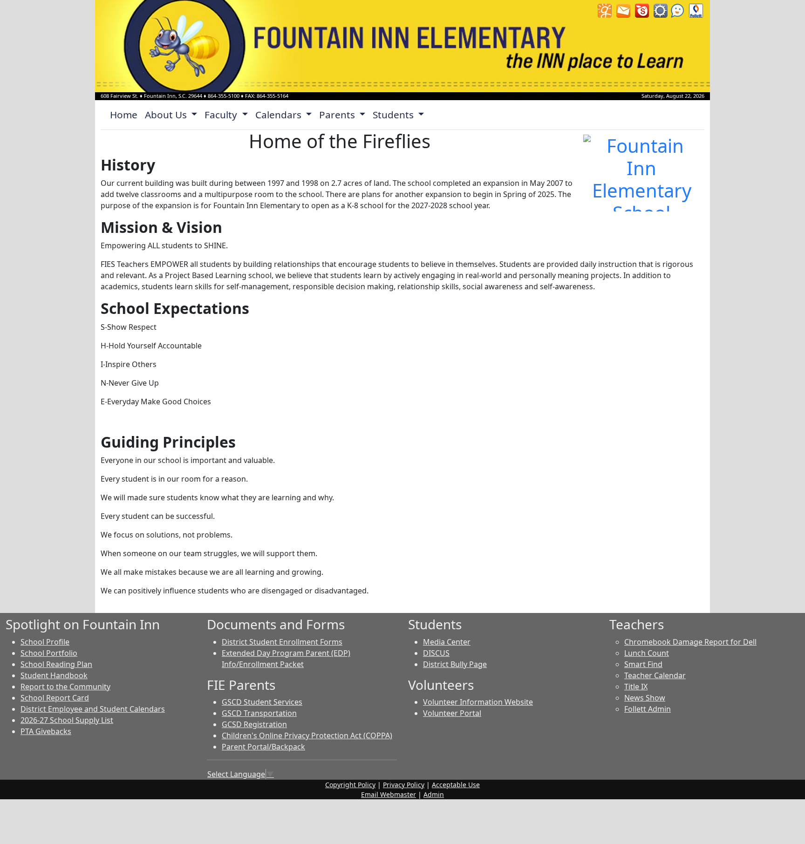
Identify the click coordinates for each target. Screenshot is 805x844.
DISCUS (436, 653)
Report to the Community (65, 686)
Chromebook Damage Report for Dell (690, 642)
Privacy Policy (403, 784)
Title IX (636, 686)
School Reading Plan (56, 664)
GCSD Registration (254, 724)
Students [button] (394, 114)
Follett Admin (647, 709)
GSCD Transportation (259, 713)
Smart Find (643, 664)
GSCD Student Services (262, 702)
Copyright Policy (350, 784)
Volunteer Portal (452, 713)
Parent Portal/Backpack (263, 747)
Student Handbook (54, 675)
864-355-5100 (223, 95)
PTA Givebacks (45, 731)
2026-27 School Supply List (66, 720)
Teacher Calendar (655, 675)
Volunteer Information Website (478, 702)
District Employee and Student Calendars (92, 709)
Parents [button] (338, 114)
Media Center (447, 642)
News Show (644, 698)
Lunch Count (646, 653)
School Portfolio (48, 653)
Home (123, 114)
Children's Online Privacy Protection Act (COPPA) (307, 735)
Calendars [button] (279, 114)
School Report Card (54, 698)
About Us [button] (167, 114)
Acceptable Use (456, 784)
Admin (433, 794)
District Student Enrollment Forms (282, 642)
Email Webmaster (388, 794)
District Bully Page (455, 664)
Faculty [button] (222, 114)
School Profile (44, 642)
